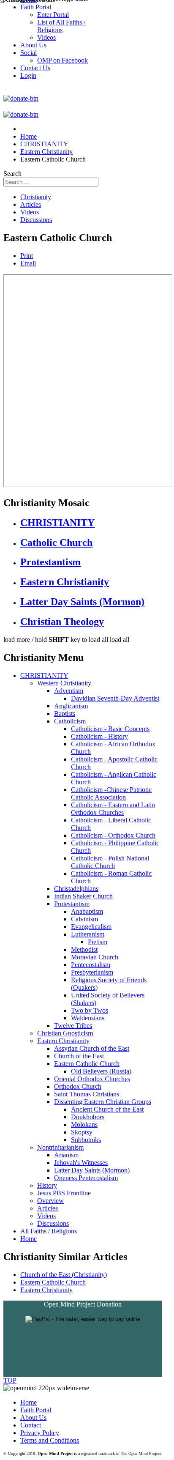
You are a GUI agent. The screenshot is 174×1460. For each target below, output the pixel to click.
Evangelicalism (91, 926)
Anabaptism (87, 911)
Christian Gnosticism (65, 1033)
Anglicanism (71, 705)
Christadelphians (76, 888)
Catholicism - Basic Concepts (110, 728)
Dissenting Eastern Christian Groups (102, 1101)
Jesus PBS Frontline (64, 1193)
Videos (29, 212)
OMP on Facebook (62, 60)
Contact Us (35, 67)
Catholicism (70, 721)
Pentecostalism (90, 964)
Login (28, 75)
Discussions (36, 219)
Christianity (35, 196)
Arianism (66, 1155)
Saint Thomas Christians (86, 1094)
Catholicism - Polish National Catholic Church (110, 862)
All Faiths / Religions (48, 1231)
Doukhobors (87, 1116)
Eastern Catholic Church (87, 1063)
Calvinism (84, 919)
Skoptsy (81, 1132)
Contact (30, 1425)
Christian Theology (62, 621)
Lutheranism (87, 934)
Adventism (68, 690)
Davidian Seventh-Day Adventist (115, 698)
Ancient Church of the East (107, 1109)
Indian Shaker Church (83, 896)
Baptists (64, 713)
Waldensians (87, 1018)
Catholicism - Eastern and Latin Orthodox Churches (113, 808)
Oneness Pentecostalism (86, 1177)
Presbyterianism (92, 972)
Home (28, 1238)
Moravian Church (94, 957)
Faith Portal (35, 1409)
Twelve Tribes (73, 1025)
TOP (9, 1380)
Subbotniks (86, 1139)
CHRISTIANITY (57, 522)
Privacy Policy (39, 1432)
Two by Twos (89, 1010)
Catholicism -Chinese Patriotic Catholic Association (111, 793)
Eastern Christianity (64, 581)
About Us (33, 1417)
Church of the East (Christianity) (63, 1274)
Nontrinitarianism (60, 1147)
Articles (30, 204)
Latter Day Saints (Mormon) (82, 601)
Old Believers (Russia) (101, 1071)
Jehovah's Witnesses (81, 1162)
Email (28, 263)
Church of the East (79, 1056)
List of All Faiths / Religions (61, 26)
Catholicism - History (99, 736)
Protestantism (50, 561)
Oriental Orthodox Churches (92, 1078)
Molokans (84, 1124)
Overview (50, 1200)
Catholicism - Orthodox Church (113, 835)
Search (12, 173)
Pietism (97, 941)
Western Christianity (64, 683)
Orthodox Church (77, 1086)
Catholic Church (56, 542)
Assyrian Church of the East (91, 1048)
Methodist (84, 949)
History (47, 1185)
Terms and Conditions (49, 1440)
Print (26, 255)
